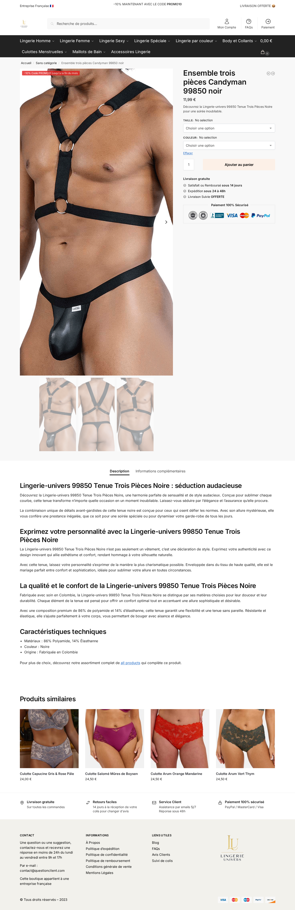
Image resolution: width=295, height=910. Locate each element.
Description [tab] (119, 471)
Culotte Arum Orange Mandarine (176, 774)
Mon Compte (226, 27)
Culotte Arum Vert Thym (235, 774)
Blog (155, 842)
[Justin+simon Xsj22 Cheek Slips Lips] (268, 73)
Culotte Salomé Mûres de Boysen (111, 774)
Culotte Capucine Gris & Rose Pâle (47, 774)
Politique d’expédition (102, 849)
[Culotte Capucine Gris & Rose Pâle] (49, 738)
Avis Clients (161, 855)
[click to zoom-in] (96, 222)
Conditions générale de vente (109, 867)
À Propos (93, 842)
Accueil (26, 63)
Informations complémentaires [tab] (160, 471)
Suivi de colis (162, 861)
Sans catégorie (46, 63)
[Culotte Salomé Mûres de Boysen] (114, 738)
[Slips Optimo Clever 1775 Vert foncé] (273, 73)
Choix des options (49, 788)
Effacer (188, 153)
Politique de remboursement (108, 861)
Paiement (268, 27)
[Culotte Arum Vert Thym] (245, 738)
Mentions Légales (99, 873)
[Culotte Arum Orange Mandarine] (180, 738)
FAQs (249, 27)
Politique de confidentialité (107, 855)
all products (130, 663)
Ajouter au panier (239, 164)
